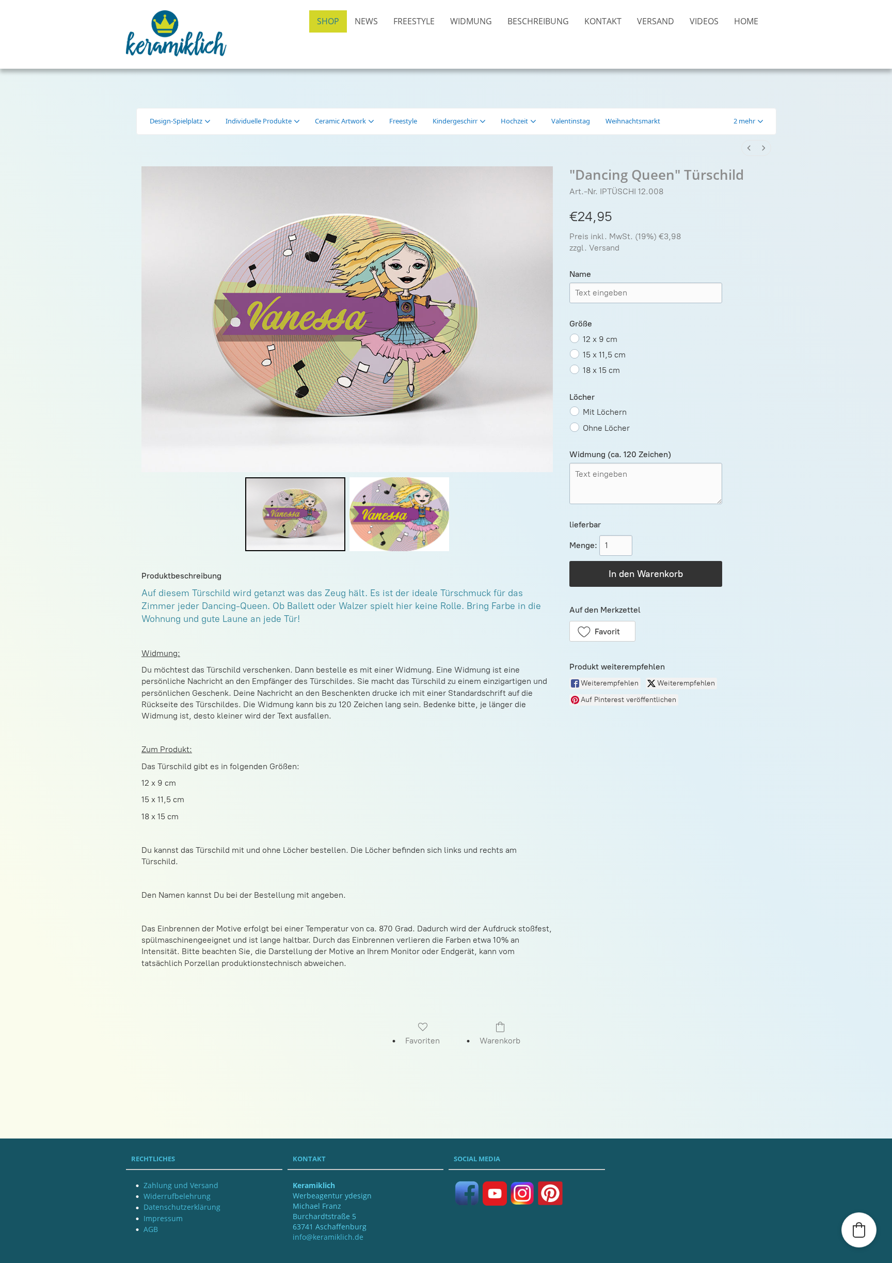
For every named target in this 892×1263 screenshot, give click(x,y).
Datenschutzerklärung (182, 1207)
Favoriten (422, 1041)
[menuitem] (749, 148)
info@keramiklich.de (328, 1237)
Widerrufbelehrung (177, 1196)
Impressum (163, 1218)
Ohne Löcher (606, 427)
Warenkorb (500, 1041)
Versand (604, 248)
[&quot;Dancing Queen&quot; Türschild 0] (295, 514)
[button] (748, 121)
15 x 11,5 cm (604, 355)
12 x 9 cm (600, 339)
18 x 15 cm (601, 370)
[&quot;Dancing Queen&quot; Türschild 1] (399, 514)
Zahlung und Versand (181, 1185)
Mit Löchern (605, 412)
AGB (151, 1229)
